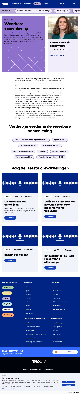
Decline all (68, 385)
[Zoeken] (69, 3)
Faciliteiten (28, 323)
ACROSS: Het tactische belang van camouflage (33, 11)
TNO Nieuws (29, 313)
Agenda (27, 291)
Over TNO (55, 282)
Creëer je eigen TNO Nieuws (67, 352)
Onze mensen (56, 298)
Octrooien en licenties (32, 338)
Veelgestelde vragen (58, 309)
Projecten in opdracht (59, 323)
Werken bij (8, 315)
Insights (28, 298)
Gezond (27, 3)
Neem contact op (56, 55)
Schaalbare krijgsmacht (51, 145)
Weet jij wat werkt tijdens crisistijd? (51, 157)
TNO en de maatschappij (60, 302)
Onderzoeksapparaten (32, 327)
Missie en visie (56, 291)
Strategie (55, 294)
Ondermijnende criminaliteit (23, 151)
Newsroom (28, 282)
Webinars (28, 294)
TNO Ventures (56, 334)
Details (3, 388)
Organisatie (56, 287)
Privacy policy (11, 388)
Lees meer (10, 218)
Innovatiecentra (57, 338)
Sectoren (7, 309)
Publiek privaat (57, 327)
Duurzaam (16, 3)
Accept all (68, 382)
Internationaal (57, 342)
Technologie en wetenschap (34, 318)
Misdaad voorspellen (59, 151)
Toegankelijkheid (48, 369)
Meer (62, 3)
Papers (27, 306)
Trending (28, 309)
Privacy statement (35, 369)
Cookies (25, 369)
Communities (56, 306)
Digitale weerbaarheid (28, 145)
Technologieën (30, 330)
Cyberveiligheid (62, 11)
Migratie (43, 151)
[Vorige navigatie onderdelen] (4, 11)
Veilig (36, 3)
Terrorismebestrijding (24, 157)
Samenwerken (56, 318)
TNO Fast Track (57, 330)
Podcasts (28, 302)
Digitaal (45, 3)
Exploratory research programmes (36, 334)
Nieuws (27, 287)
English (4, 375)
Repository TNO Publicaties (33, 342)
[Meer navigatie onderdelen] (75, 11)
